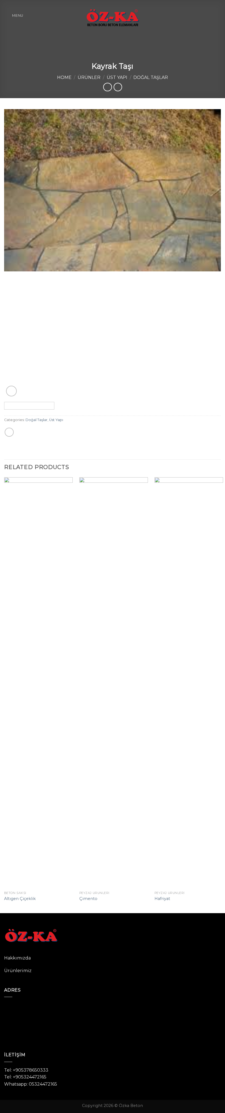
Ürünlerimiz (18, 970)
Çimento (88, 898)
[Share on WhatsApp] (9, 432)
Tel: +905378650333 (26, 1070)
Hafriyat (162, 898)
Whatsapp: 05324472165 (30, 1084)
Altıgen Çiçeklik (20, 898)
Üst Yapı (117, 77)
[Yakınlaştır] (11, 391)
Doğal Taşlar (150, 77)
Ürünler (89, 77)
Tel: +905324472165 (25, 1077)
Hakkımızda (17, 958)
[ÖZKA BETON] (112, 15)
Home (64, 77)
